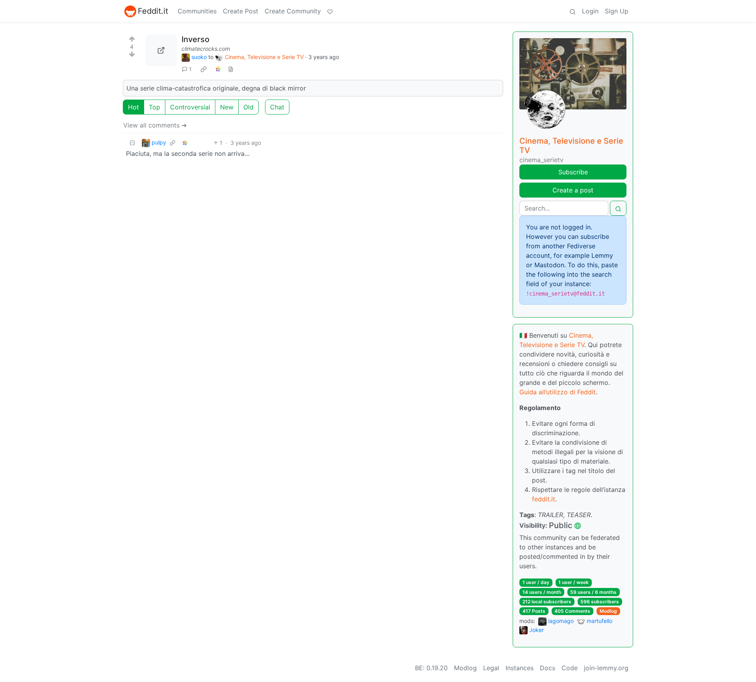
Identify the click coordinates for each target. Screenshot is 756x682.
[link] (203, 69)
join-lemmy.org (606, 668)
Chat (277, 107)
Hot (133, 107)
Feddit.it (153, 11)
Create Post (240, 11)
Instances (520, 668)
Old (248, 107)
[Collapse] (132, 143)
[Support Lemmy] (330, 11)
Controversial (190, 107)
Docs (547, 668)
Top (154, 107)
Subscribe (573, 172)
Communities (197, 11)
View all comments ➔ (155, 125)
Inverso (195, 39)
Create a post (572, 190)
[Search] (572, 11)
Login (590, 11)
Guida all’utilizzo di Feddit (557, 392)
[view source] (230, 69)
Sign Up (616, 11)
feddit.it (543, 499)
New (226, 107)
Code (569, 668)
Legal (491, 668)
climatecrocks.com (206, 48)
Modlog (608, 611)
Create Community (293, 11)
